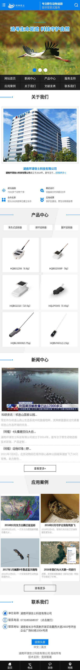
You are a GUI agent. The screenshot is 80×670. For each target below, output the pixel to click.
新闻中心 (30, 78)
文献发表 (50, 86)
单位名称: (14, 613)
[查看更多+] (60, 173)
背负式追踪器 (15, 227)
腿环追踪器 (66, 227)
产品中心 (50, 78)
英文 (43, 647)
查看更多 (40, 588)
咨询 (50, 667)
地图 (70, 667)
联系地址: (14, 626)
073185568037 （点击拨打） (37, 620)
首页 (9, 667)
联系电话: (14, 619)
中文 (36, 647)
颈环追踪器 (41, 227)
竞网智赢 (46, 656)
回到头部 (40, 642)
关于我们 (30, 86)
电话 (30, 667)
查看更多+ (40, 468)
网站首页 (10, 78)
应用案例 (10, 86)
